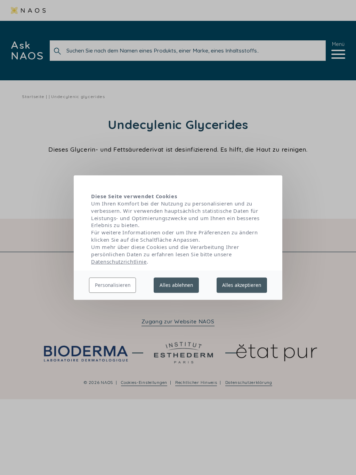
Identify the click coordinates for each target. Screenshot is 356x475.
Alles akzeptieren (241, 285)
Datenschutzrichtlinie (119, 261)
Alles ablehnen (176, 285)
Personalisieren (112, 285)
